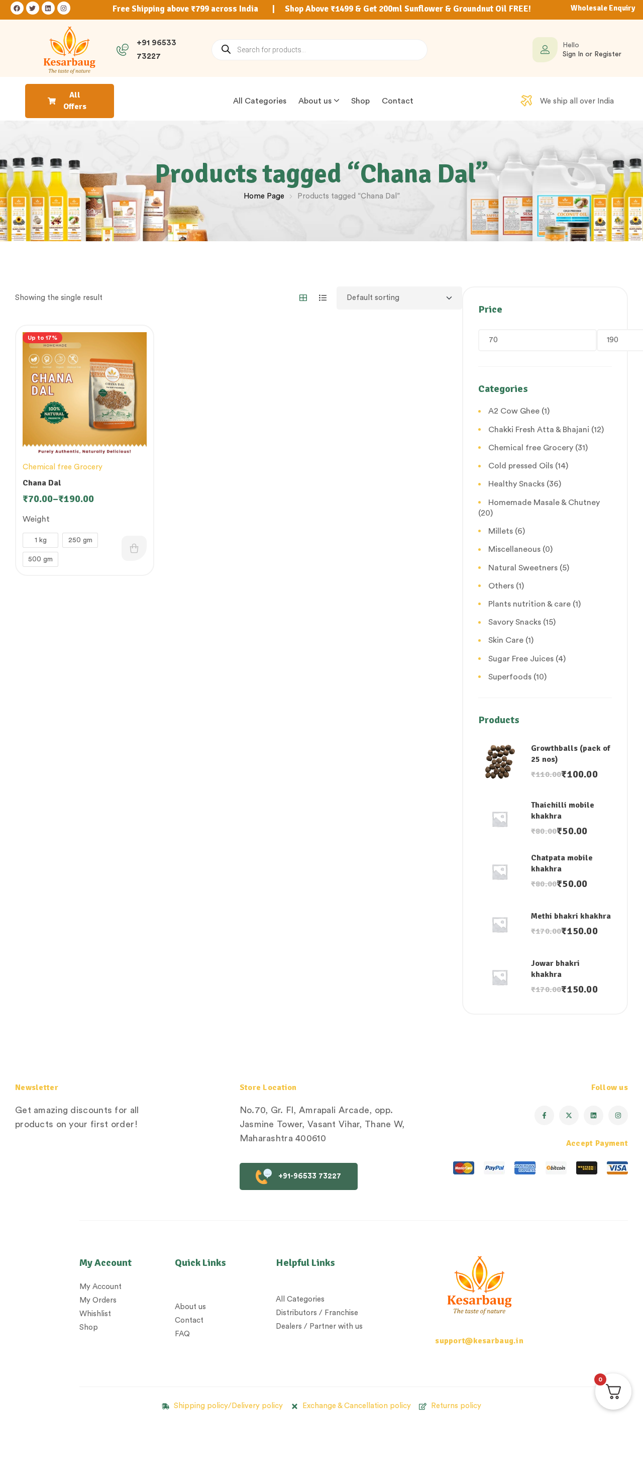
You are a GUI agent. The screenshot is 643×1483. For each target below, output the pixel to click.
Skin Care (505, 640)
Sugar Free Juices (521, 659)
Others (501, 586)
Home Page (264, 196)
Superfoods (509, 677)
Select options (134, 548)
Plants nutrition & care (529, 604)
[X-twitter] (569, 1115)
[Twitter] (32, 8)
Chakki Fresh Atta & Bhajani (538, 430)
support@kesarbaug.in (479, 1341)
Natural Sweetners (523, 568)
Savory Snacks (514, 622)
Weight (36, 519)
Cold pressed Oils (520, 466)
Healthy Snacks (516, 484)
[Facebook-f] (544, 1115)
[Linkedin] (48, 8)
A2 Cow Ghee (514, 411)
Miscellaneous (514, 549)
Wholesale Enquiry (603, 8)
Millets (500, 531)
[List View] (323, 298)
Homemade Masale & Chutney (544, 503)
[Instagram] (63, 8)
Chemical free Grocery (62, 467)
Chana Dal (42, 483)
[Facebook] (17, 8)
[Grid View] (303, 298)
